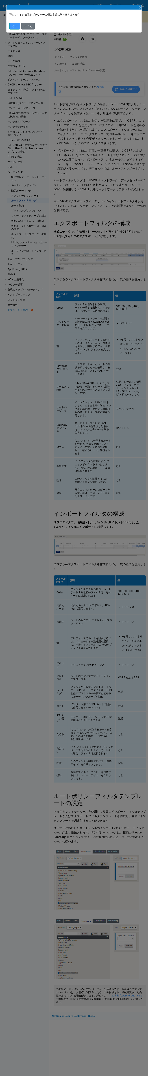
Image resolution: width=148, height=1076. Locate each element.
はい (15, 26)
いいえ (28, 26)
